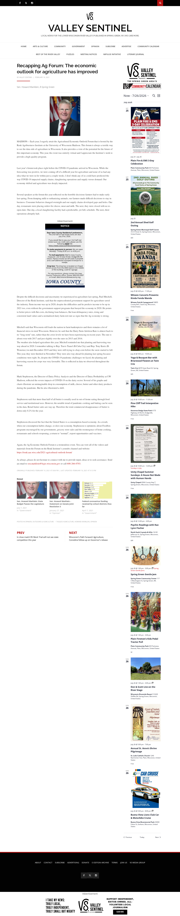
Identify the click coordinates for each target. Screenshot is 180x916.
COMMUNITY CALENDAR (148, 46)
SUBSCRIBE (110, 46)
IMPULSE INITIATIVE (112, 54)
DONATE (85, 862)
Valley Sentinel (90, 28)
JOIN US (123, 862)
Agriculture (68, 522)
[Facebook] (20, 3)
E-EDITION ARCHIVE (100, 862)
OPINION (95, 46)
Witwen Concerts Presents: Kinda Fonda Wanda (145, 297)
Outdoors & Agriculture (43, 522)
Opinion (28, 522)
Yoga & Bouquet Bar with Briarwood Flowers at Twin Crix (145, 360)
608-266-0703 (74, 463)
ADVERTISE (126, 46)
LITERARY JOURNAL (135, 54)
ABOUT (38, 862)
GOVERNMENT (78, 46)
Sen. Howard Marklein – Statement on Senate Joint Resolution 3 (62, 504)
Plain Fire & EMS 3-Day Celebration (142, 162)
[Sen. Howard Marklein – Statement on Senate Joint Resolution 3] (65, 490)
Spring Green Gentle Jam (143, 574)
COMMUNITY (60, 46)
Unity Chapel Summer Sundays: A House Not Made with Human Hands (145, 475)
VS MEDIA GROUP (137, 862)
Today (142, 837)
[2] (65, 255)
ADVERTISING (73, 862)
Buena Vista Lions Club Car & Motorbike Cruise (145, 816)
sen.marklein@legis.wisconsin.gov (44, 463)
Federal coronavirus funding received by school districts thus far (96, 504)
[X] (26, 3)
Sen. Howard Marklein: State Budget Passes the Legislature (30, 502)
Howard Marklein (82, 522)
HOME (23, 46)
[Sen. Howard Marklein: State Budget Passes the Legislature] (32, 490)
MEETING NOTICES (89, 54)
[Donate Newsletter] (90, 905)
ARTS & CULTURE (40, 46)
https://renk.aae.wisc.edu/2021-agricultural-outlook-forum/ (44, 452)
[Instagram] (32, 3)
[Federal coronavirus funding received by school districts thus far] (97, 490)
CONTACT (48, 862)
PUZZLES (70, 54)
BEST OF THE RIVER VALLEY (48, 54)
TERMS (115, 862)
